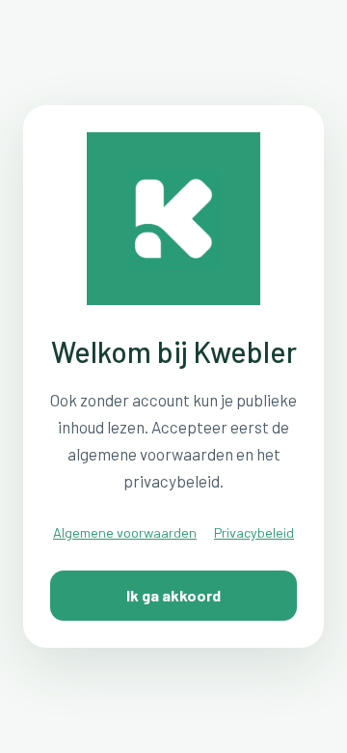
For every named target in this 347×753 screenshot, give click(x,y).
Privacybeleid (254, 532)
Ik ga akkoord (173, 595)
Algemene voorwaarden (125, 532)
